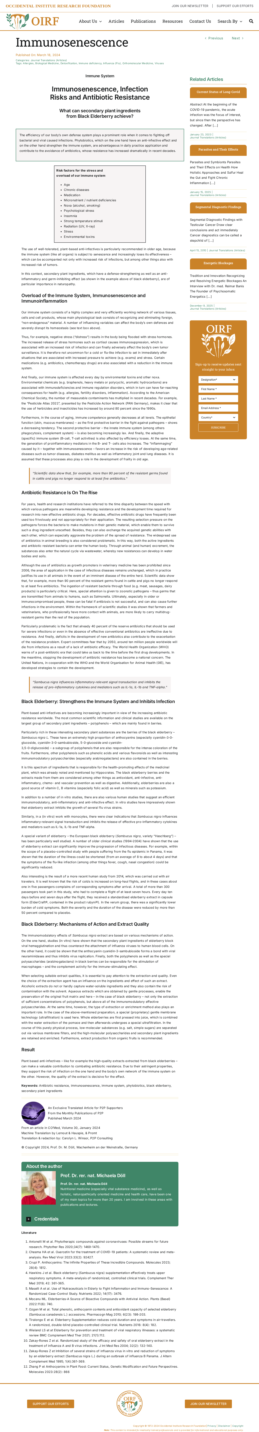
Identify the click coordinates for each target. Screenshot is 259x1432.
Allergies (28, 63)
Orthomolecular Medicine (137, 63)
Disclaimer (224, 1425)
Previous (215, 38)
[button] (100, 1219)
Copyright (237, 1425)
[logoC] (33, 14)
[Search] (251, 21)
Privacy (211, 1425)
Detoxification (68, 63)
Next (236, 38)
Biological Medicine (47, 63)
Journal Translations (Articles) (49, 60)
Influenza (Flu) (112, 63)
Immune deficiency (90, 63)
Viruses (159, 63)
